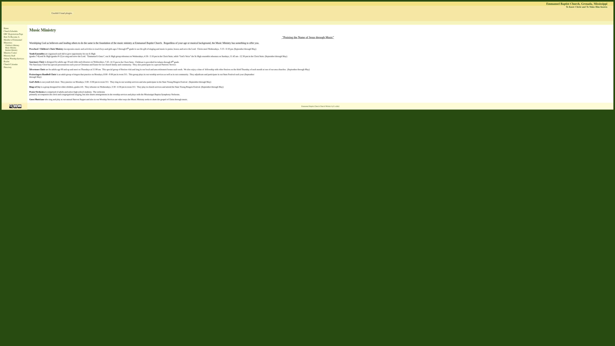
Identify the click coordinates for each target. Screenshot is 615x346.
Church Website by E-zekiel (329, 106)
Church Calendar (11, 64)
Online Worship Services (14, 58)
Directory (8, 67)
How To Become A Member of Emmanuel (13, 38)
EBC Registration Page (13, 34)
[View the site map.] (15, 107)
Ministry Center (10, 52)
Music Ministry (10, 47)
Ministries (8, 42)
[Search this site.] (11, 107)
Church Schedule (11, 31)
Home (6, 28)
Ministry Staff (9, 55)
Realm (6, 61)
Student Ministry (11, 50)
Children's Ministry (12, 45)
